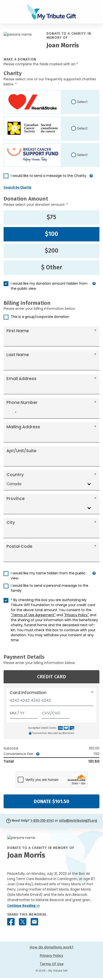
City (10, 522)
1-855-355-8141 (42, 821)
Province (15, 498)
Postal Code (19, 546)
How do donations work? (52, 947)
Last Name (17, 355)
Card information (28, 692)
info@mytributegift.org (78, 821)
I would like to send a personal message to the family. (49, 588)
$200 (51, 250)
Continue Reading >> (23, 906)
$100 (51, 234)
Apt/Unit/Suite (21, 451)
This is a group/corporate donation (40, 316)
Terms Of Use (51, 964)
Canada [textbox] (13, 484)
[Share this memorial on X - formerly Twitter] (22, 921)
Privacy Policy (51, 955)
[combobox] (12, 412)
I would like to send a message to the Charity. (49, 175)
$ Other (51, 267)
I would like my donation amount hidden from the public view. (49, 286)
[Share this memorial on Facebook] (11, 921)
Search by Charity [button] (17, 187)
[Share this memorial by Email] (34, 921)
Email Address (21, 378)
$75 (51, 217)
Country (15, 475)
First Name (17, 331)
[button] (91, 177)
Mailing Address (23, 427)
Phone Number (22, 402)
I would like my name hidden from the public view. (48, 576)
